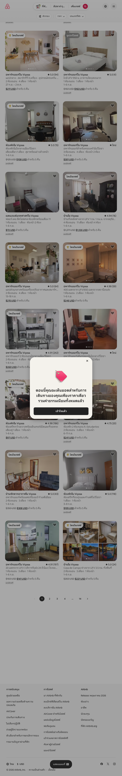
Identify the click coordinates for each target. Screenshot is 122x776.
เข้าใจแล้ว (61, 411)
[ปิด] (87, 361)
